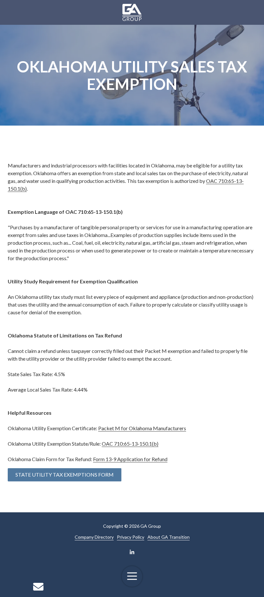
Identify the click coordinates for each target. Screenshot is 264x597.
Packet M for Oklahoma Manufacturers (142, 428)
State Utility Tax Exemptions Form (64, 474)
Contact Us (38, 587)
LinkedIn (132, 551)
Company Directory (94, 537)
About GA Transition (168, 537)
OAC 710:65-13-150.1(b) (130, 444)
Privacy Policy (130, 537)
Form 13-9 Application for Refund (130, 459)
